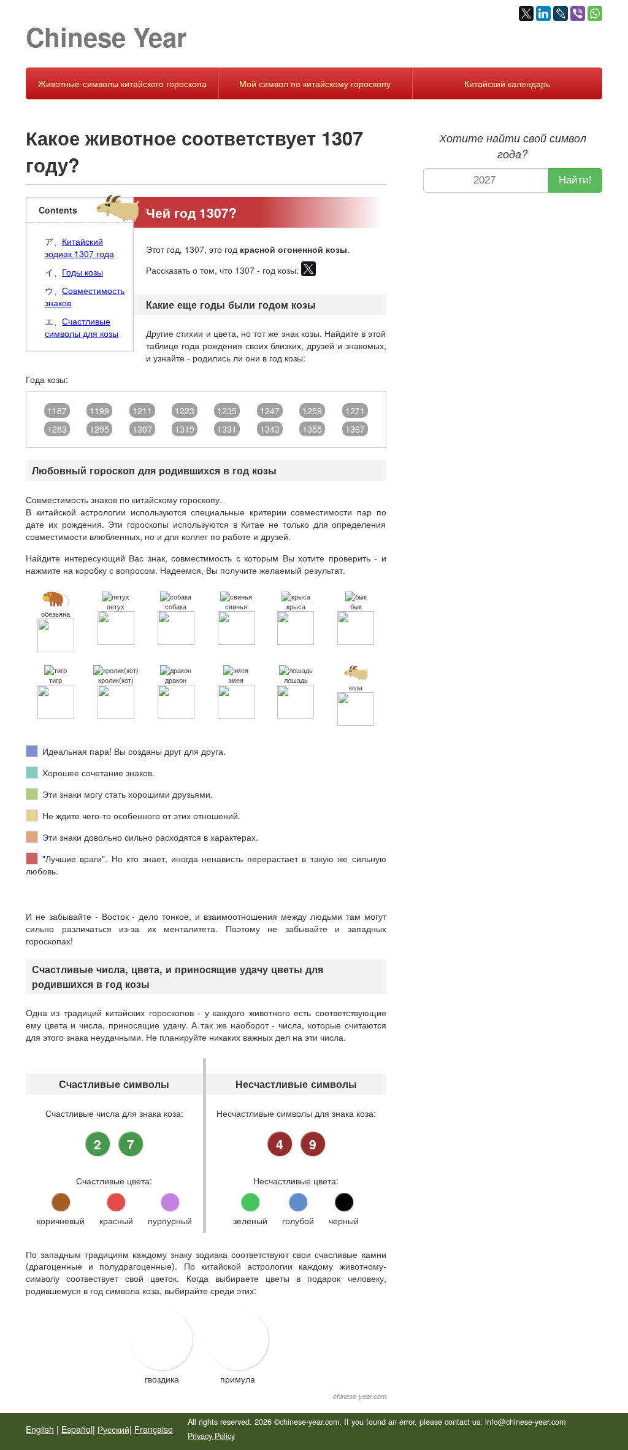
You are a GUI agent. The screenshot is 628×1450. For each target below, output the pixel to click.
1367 (355, 429)
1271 (355, 410)
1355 (312, 429)
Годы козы (82, 272)
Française (153, 1429)
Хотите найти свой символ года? (512, 145)
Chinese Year (106, 36)
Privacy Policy (211, 1435)
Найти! (575, 180)
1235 (227, 410)
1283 (57, 429)
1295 (99, 429)
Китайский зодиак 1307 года (79, 247)
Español (77, 1429)
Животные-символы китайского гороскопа (122, 83)
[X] (526, 13)
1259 (312, 410)
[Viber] (577, 13)
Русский (113, 1429)
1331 (227, 429)
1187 (57, 410)
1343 (270, 429)
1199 (99, 410)
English (40, 1429)
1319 (184, 429)
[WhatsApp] (595, 13)
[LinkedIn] (543, 13)
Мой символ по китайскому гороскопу (315, 83)
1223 (184, 410)
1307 (142, 429)
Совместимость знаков (84, 296)
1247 (270, 410)
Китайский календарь (507, 83)
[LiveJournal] (560, 13)
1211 (142, 410)
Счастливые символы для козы (81, 327)
